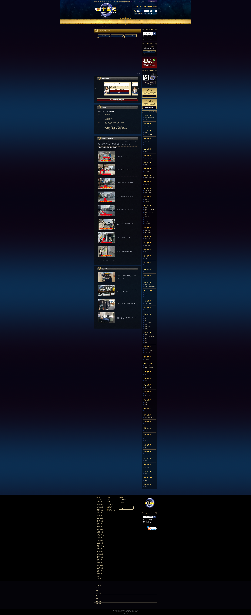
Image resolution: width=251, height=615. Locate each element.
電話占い (98, 576)
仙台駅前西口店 (148, 143)
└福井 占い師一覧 (99, 528)
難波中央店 (147, 338)
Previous (95, 89)
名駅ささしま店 (148, 296)
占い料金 (110, 499)
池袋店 (146, 207)
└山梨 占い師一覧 (99, 529)
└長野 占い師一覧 (99, 531)
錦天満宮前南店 (148, 322)
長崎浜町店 (147, 453)
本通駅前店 (147, 393)
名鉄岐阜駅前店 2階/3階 (150, 278)
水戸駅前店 (147, 171)
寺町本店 (146, 316)
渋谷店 (146, 221)
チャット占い (99, 578)
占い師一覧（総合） (100, 499)
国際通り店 (147, 486)
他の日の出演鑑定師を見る (117, 100)
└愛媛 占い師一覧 (99, 559)
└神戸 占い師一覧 (99, 543)
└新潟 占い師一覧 (99, 523)
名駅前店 (146, 294)
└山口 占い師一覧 (99, 554)
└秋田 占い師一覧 (99, 507)
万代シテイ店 (147, 238)
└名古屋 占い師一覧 (100, 535)
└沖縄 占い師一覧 (99, 573)
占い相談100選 (111, 502)
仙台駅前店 (147, 141)
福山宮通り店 (147, 395)
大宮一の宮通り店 (148, 190)
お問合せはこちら (144, 1)
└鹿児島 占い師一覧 (100, 571)
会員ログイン (153, 1)
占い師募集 (110, 509)
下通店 (146, 460)
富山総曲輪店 (147, 245)
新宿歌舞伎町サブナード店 (150, 213)
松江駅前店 (147, 380)
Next (139, 89)
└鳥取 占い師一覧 (99, 548)
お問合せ (110, 507)
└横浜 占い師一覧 (99, 521)
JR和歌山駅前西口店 (149, 367)
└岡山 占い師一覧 (99, 551)
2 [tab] (116, 96)
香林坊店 (146, 251)
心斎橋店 (146, 340)
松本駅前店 (147, 271)
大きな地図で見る (137, 73)
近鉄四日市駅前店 (148, 303)
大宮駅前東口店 (148, 192)
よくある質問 (110, 504)
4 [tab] (119, 96)
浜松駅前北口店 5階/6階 (150, 286)
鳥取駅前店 (147, 374)
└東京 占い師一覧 (99, 520)
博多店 (146, 440)
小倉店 (146, 438)
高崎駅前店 (147, 184)
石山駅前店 (147, 310)
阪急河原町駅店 (148, 328)
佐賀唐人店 (147, 447)
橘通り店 (146, 473)
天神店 (146, 437)
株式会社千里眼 (123, 499)
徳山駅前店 (147, 402)
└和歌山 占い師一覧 (100, 546)
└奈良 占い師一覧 (99, 545)
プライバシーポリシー (124, 502)
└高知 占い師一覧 (99, 560)
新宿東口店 (147, 218)
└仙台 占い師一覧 (99, 506)
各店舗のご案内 (135, 1)
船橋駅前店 (147, 199)
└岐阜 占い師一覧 (99, 532)
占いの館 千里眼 (97, 26)
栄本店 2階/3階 (148, 293)
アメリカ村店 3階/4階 (149, 336)
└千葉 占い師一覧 (99, 518)
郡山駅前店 (147, 164)
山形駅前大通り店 (148, 158)
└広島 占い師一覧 (99, 553)
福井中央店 (147, 258)
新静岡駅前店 (147, 284)
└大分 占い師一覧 (99, 568)
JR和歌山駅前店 (148, 365)
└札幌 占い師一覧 (99, 501)
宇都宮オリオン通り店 (149, 177)
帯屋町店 (146, 430)
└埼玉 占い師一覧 (99, 517)
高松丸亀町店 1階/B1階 (149, 417)
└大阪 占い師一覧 (99, 542)
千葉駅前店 (147, 201)
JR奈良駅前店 (147, 359)
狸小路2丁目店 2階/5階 (149, 117)
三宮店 (146, 348)
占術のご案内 (110, 501)
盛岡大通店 (147, 132)
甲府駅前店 (147, 264)
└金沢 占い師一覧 (99, 526)
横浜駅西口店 (147, 230)
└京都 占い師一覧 (99, 540)
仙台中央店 (147, 144)
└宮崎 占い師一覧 (99, 570)
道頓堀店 (146, 342)
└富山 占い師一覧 (99, 524)
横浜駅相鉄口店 (148, 232)
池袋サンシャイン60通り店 (150, 210)
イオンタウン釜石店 (149, 134)
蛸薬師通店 (147, 324)
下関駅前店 (147, 404)
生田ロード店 (147, 352)
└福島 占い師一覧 (99, 510)
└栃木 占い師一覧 (99, 513)
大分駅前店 (147, 467)
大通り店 (146, 119)
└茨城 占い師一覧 (99, 512)
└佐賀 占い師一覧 (99, 564)
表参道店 (146, 219)
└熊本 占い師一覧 (99, 567)
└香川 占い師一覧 (99, 557)
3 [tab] (117, 96)
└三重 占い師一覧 (99, 537)
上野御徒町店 (147, 223)
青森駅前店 (147, 126)
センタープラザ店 (148, 350)
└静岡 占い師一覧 (99, 534)
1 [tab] (115, 96)
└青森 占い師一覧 (99, 502)
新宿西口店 (147, 216)
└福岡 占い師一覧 (99, 562)
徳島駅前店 (147, 410)
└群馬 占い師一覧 (99, 515)
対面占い (98, 575)
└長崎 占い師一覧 (99, 565)
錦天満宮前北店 (148, 326)
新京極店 (146, 318)
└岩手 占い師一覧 (99, 504)
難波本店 (146, 334)
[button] (151, 529)
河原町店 (146, 320)
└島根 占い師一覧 (99, 549)
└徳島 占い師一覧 (99, 556)
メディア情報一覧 (111, 510)
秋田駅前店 (147, 151)
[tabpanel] (117, 88)
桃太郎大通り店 (148, 387)
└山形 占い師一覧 (99, 509)
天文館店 (146, 480)
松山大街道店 (147, 423)
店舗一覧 (110, 506)
